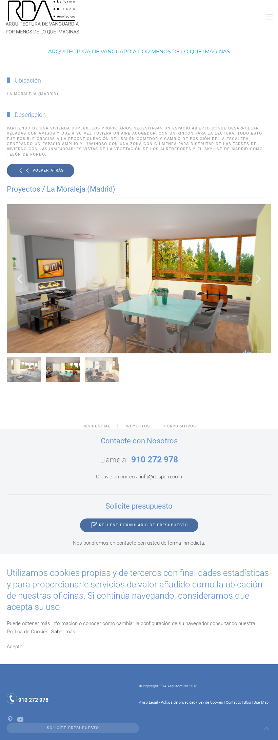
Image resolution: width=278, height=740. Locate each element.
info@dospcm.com (161, 477)
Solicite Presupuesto (73, 728)
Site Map (261, 702)
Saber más (63, 632)
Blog (247, 702)
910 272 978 (154, 459)
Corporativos (180, 426)
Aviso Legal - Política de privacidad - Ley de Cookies (181, 702)
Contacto (233, 702)
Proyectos (137, 426)
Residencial (96, 426)
